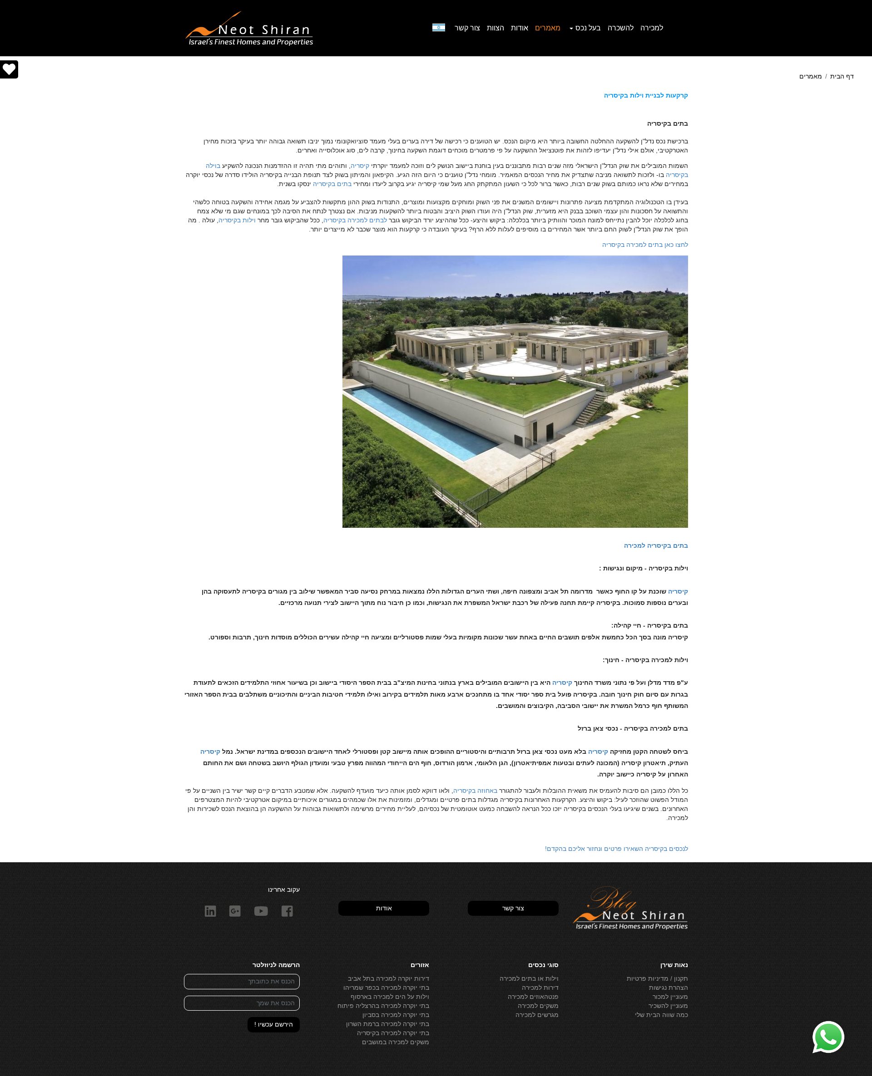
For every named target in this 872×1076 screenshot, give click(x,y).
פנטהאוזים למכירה (533, 996)
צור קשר (467, 28)
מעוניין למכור (670, 996)
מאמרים (547, 28)
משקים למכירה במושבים (395, 1042)
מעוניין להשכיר (668, 1005)
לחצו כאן (675, 244)
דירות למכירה (540, 987)
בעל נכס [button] (588, 28)
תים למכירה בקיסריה (630, 244)
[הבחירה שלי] (9, 70)
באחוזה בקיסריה (475, 790)
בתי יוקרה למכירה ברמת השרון (387, 1023)
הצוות (495, 28)
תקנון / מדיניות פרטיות (657, 978)
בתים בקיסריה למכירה (656, 545)
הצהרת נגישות (668, 987)
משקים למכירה (538, 1005)
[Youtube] (261, 911)
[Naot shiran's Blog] (630, 908)
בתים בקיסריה (332, 183)
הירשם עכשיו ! (273, 1024)
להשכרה (621, 28)
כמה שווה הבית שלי (661, 1014)
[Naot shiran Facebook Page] (287, 911)
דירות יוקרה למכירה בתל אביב (388, 978)
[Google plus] (235, 911)
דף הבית (842, 76)
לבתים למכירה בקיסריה (355, 220)
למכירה (651, 28)
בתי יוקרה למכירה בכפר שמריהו (386, 987)
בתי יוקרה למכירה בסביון (395, 1014)
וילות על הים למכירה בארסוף (390, 996)
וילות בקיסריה (237, 220)
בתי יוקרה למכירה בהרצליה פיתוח (383, 1005)
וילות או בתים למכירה (529, 978)
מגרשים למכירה (537, 1014)
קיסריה (360, 165)
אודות (519, 28)
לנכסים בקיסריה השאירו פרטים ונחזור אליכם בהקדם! (616, 848)
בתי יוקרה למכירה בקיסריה (393, 1033)
